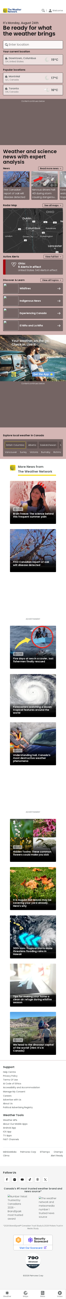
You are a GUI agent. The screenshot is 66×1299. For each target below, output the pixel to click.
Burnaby (45, 452)
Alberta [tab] (32, 445)
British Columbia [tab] (15, 445)
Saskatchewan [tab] (48, 445)
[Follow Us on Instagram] (14, 1180)
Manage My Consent (14, 1091)
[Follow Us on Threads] (37, 1180)
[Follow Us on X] (45, 1180)
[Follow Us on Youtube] (22, 1180)
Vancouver (11, 452)
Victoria (34, 452)
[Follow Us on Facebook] (7, 1180)
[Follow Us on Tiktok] (30, 1180)
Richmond (59, 452)
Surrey (23, 452)
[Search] (43, 10)
